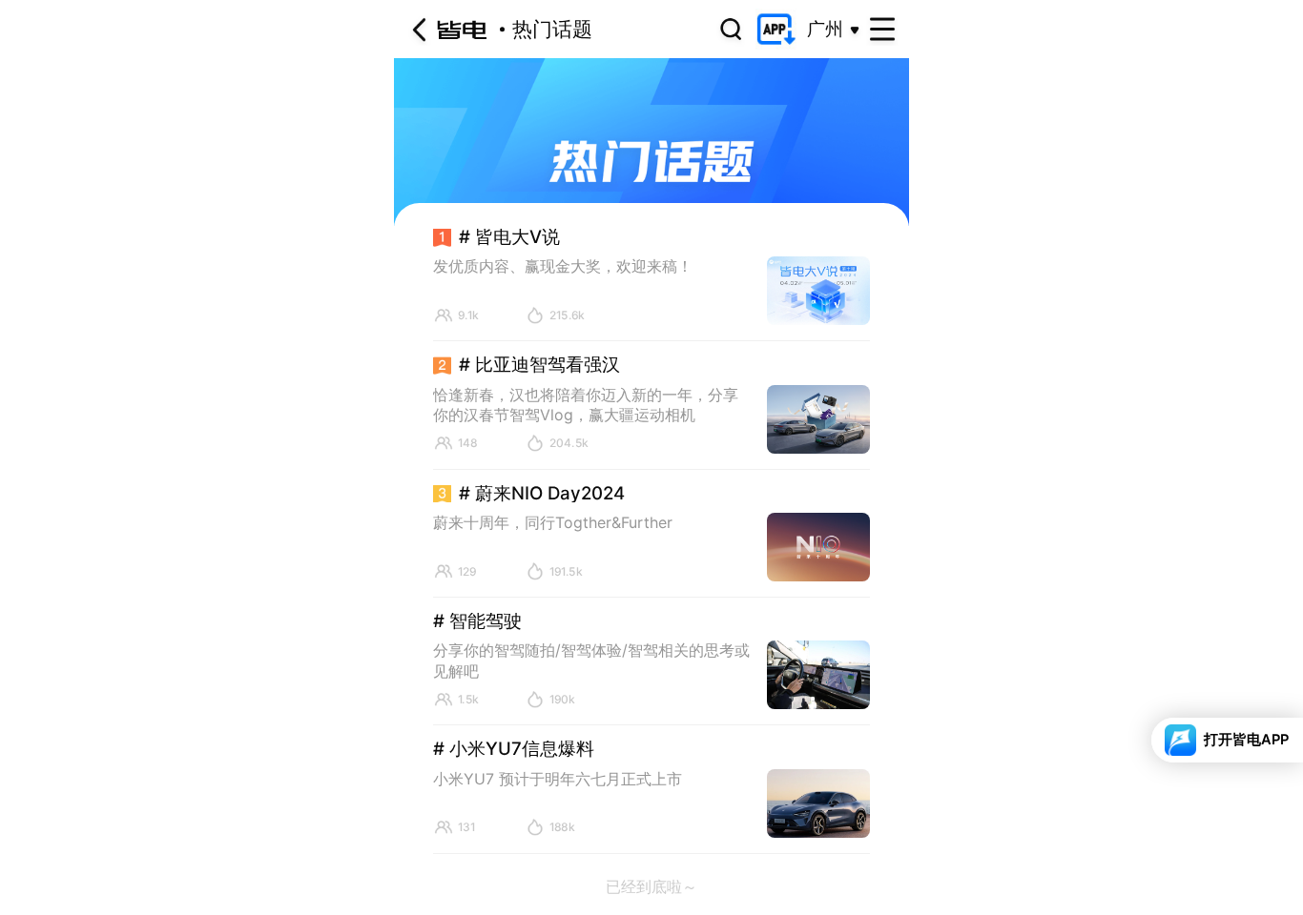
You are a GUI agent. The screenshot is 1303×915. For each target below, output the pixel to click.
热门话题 (552, 29)
